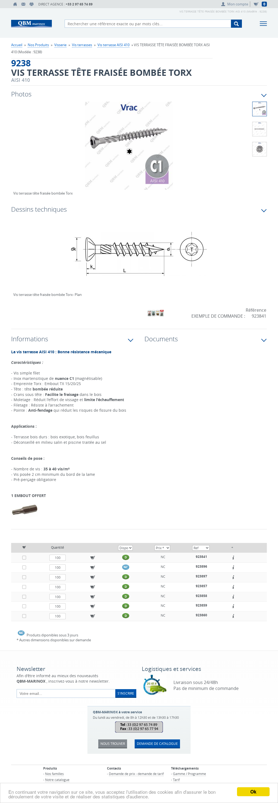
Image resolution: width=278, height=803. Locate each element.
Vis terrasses (82, 44)
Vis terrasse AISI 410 (113, 44)
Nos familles (54, 773)
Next (220, 151)
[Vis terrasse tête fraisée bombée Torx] (129, 149)
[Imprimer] (31, 4)
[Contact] (23, 4)
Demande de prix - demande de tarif (136, 773)
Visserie (60, 44)
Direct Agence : (65, 4)
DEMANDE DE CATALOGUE (157, 743)
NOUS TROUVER (112, 743)
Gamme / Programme (189, 773)
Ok (253, 791)
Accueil (16, 44)
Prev (17, 151)
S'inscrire (126, 693)
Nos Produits (38, 44)
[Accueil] (15, 4)
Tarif (176, 779)
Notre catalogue (57, 779)
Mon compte (237, 4)
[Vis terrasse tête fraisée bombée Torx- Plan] (139, 257)
